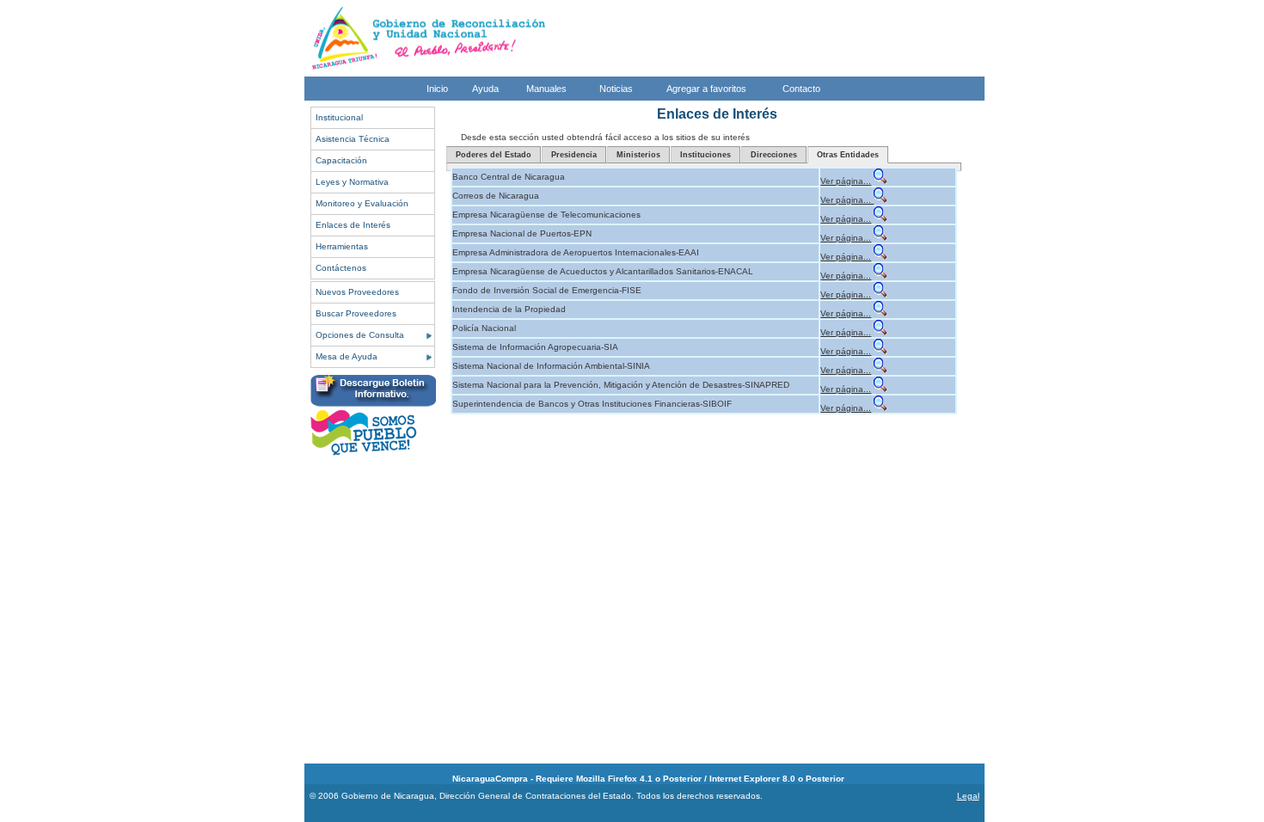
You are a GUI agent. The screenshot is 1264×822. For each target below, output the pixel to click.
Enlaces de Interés (353, 225)
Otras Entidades (848, 154)
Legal (968, 796)
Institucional (339, 117)
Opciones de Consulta (360, 335)
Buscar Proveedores (356, 313)
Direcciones (774, 154)
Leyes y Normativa (352, 182)
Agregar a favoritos (706, 88)
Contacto (801, 88)
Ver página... (845, 181)
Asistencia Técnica (353, 139)
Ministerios (638, 154)
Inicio (437, 88)
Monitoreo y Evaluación (362, 203)
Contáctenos (341, 268)
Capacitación (341, 160)
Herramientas (342, 246)
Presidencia (574, 154)
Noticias (616, 88)
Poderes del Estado (493, 154)
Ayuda (485, 88)
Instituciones (705, 154)
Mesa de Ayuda (346, 356)
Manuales (546, 88)
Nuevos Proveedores (357, 292)
